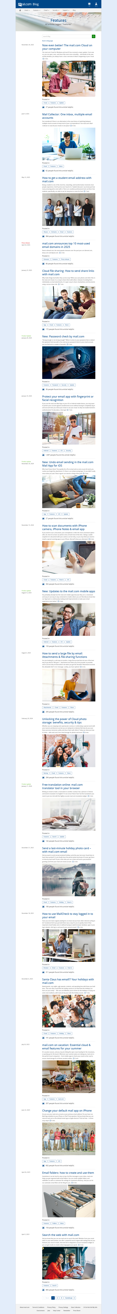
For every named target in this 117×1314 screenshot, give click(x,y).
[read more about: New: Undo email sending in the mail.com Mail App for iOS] (68, 507)
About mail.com (24, 1307)
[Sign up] (96, 3)
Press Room (76, 1310)
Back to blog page (47, 41)
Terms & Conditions (38, 1307)
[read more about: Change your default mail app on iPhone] (68, 1155)
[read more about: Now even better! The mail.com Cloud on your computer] (68, 96)
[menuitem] (20, 10)
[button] (45, 102)
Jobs (49, 1310)
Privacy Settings (63, 1307)
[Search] (93, 36)
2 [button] (57, 1298)
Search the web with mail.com (60, 1235)
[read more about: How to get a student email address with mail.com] (68, 225)
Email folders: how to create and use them (68, 1172)
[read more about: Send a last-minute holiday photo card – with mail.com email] (68, 896)
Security (55, 10)
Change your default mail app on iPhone (67, 1110)
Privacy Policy (51, 1307)
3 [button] (61, 1298)
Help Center (56, 1310)
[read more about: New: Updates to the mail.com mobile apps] (68, 635)
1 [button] (53, 1298)
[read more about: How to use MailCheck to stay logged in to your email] (68, 961)
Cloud (46, 10)
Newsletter (66, 1310)
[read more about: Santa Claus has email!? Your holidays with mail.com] (68, 1027)
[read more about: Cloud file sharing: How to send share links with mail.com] (68, 318)
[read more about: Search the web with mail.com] (68, 1279)
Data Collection (75, 1307)
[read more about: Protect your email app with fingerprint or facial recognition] (68, 444)
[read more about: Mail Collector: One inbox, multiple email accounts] (68, 160)
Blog (74, 10)
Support (65, 10)
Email (26, 10)
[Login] (89, 3)
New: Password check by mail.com (63, 336)
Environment (40, 1310)
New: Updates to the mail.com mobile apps (68, 591)
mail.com (24, 4)
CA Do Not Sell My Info (90, 1307)
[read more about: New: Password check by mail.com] (68, 378)
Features (36, 10)
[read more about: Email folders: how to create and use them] (68, 1217)
